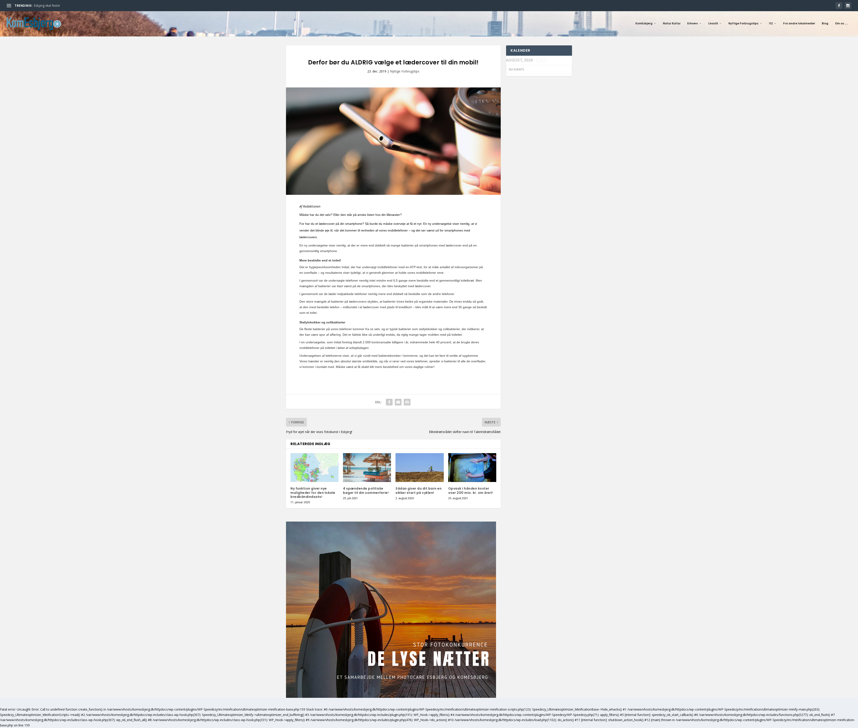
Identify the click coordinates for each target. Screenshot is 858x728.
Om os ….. (841, 23)
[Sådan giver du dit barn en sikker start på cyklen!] (419, 467)
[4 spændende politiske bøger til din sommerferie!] (367, 467)
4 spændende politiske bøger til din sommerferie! (366, 490)
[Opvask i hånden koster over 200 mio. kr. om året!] (472, 467)
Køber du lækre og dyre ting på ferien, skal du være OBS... (75, 5)
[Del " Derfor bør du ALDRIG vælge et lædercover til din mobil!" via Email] (398, 402)
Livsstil (713, 23)
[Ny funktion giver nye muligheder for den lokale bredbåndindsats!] (314, 467)
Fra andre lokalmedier (799, 23)
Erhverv (692, 23)
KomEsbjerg (643, 23)
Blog (825, 23)
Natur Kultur (672, 23)
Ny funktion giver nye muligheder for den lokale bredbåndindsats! (312, 492)
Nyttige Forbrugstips (743, 23)
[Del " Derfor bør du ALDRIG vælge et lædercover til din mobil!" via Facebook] (389, 402)
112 (771, 23)
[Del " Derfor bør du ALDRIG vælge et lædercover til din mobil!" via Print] (407, 402)
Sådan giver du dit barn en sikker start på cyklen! (418, 490)
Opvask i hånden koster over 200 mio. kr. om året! (470, 490)
